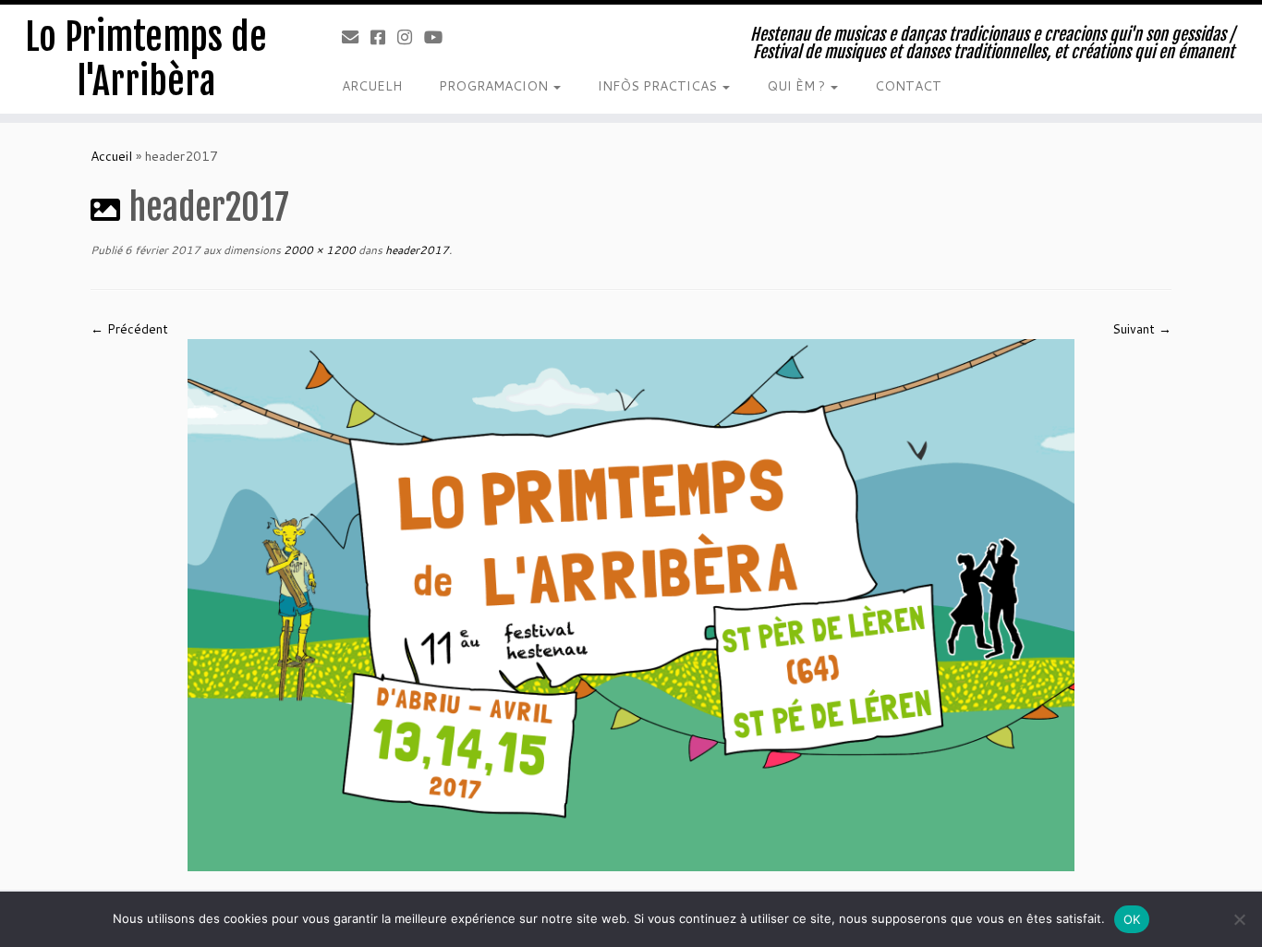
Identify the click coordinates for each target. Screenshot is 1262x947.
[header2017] (631, 604)
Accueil (111, 156)
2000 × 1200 (318, 250)
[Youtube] (439, 37)
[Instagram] (410, 37)
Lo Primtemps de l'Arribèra (146, 59)
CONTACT (908, 86)
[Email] (356, 37)
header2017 (415, 250)
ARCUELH (372, 86)
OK (1132, 919)
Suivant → (1141, 329)
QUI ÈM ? (798, 86)
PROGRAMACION (495, 86)
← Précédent (129, 329)
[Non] (1239, 919)
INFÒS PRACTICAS (659, 86)
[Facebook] (383, 37)
